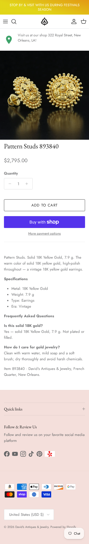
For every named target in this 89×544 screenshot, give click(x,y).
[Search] (16, 21)
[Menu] (5, 21)
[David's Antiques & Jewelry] (44, 21)
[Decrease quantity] (8, 183)
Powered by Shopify (63, 527)
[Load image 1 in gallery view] (44, 95)
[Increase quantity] (28, 183)
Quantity (11, 173)
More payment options (44, 233)
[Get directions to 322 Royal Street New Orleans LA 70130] (9, 40)
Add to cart (44, 205)
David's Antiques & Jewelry (31, 527)
